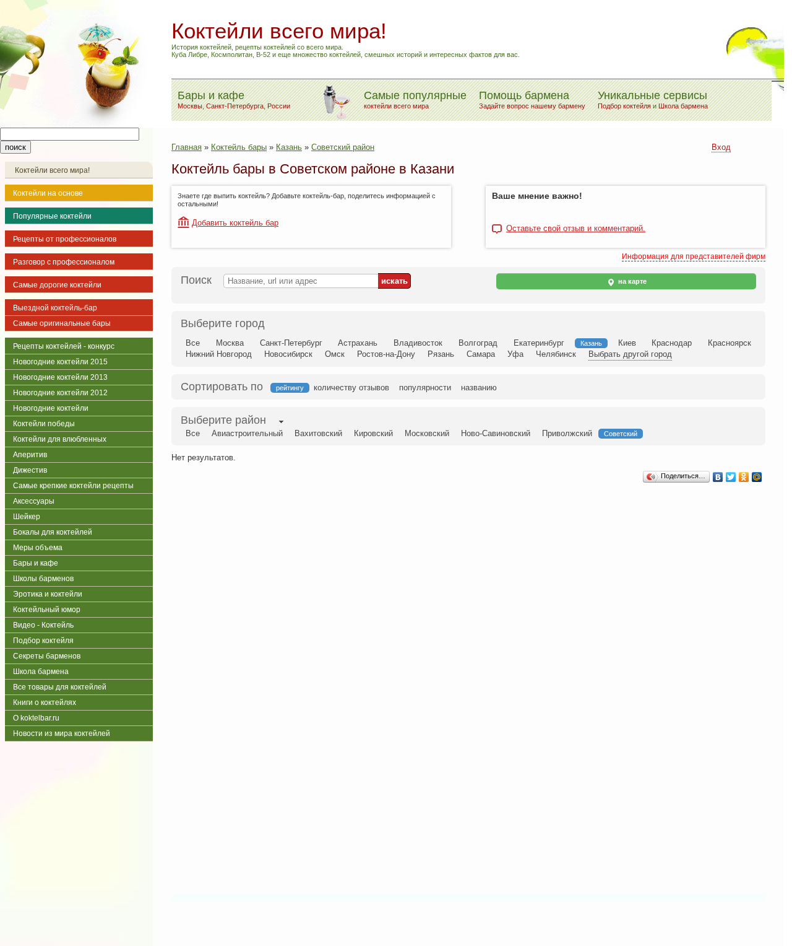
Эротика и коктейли (47, 594)
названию (479, 387)
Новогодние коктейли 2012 (60, 392)
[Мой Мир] (757, 477)
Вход (721, 147)
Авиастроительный (247, 433)
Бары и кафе (35, 563)
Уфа (515, 354)
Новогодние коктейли (50, 408)
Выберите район (223, 420)
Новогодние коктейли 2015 (60, 361)
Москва (230, 343)
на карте (631, 281)
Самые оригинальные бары (62, 323)
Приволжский (567, 433)
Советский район (342, 147)
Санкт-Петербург (291, 343)
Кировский (373, 433)
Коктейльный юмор (46, 609)
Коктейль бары (239, 147)
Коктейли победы (44, 423)
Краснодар (672, 343)
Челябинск (556, 354)
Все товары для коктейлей (59, 687)
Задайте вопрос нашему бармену (532, 106)
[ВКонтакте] (718, 477)
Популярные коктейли (52, 216)
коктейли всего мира (396, 106)
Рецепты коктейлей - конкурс (63, 346)
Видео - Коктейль (43, 625)
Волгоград (477, 343)
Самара (481, 354)
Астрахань (357, 343)
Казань (289, 147)
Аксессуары (33, 501)
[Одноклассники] (744, 477)
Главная (186, 147)
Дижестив (30, 470)
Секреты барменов (46, 656)
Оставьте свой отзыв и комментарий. (575, 228)
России (278, 106)
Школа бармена (683, 106)
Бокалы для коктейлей (52, 532)
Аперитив (30, 454)
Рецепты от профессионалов (64, 239)
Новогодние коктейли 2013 (60, 377)
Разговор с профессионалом (63, 262)
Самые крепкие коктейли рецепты (73, 485)
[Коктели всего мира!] (76, 124)
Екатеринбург (539, 343)
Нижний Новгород (219, 354)
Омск (335, 354)
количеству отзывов (351, 387)
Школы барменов (43, 578)
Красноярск (729, 343)
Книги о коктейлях (44, 702)
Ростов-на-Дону (386, 354)
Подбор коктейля (624, 106)
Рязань (441, 354)
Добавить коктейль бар (235, 222)
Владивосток (418, 343)
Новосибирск (288, 354)
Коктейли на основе (48, 193)
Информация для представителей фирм (693, 256)
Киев (627, 343)
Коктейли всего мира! (52, 170)
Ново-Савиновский (495, 433)
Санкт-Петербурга (235, 106)
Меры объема (37, 547)
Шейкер (26, 516)
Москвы (190, 106)
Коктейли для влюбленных (59, 439)
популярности (425, 387)
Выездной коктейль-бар (55, 308)
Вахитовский (318, 433)
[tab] (223, 421)
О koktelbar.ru (36, 718)
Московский (427, 433)
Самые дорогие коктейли (57, 285)
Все (193, 343)
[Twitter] (731, 477)
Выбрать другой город (630, 354)
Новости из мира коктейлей (61, 733)
